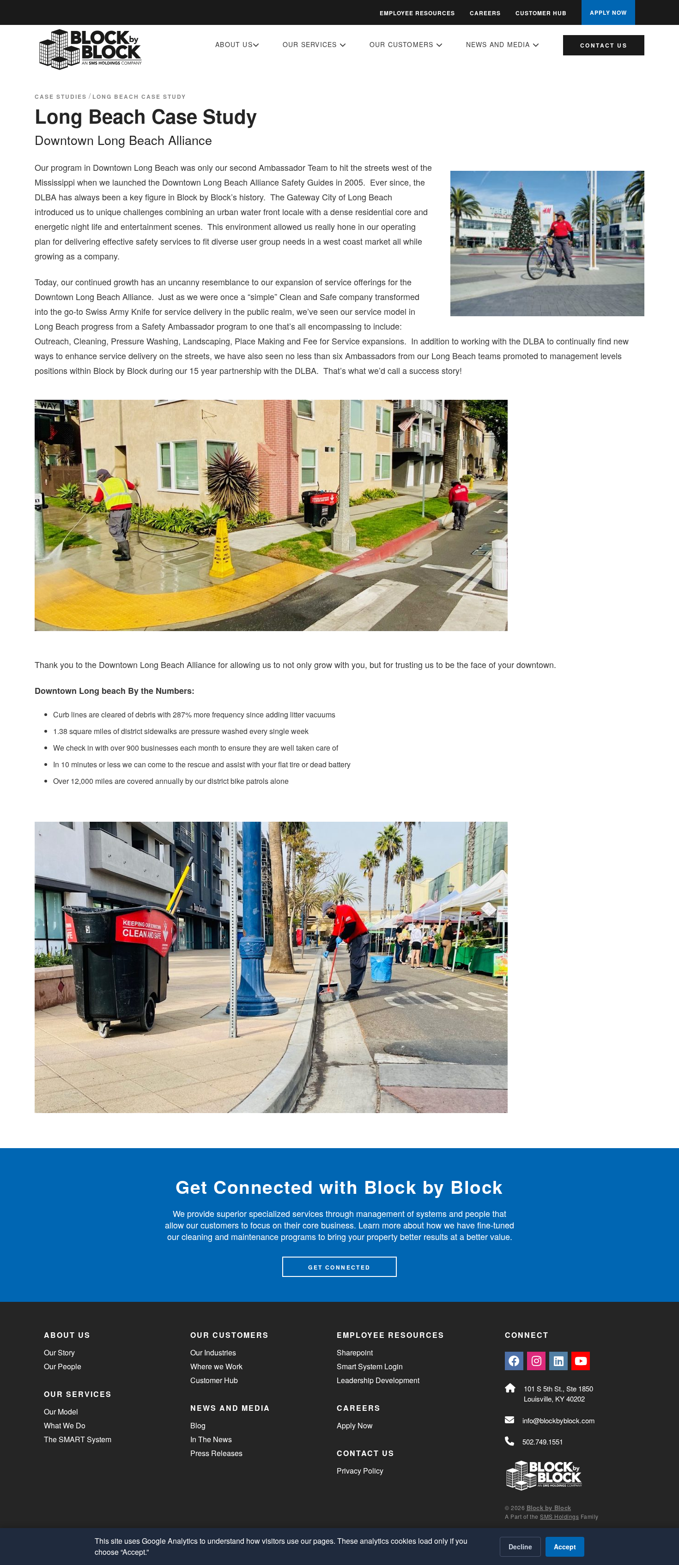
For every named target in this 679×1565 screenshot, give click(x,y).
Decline (520, 1546)
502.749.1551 (542, 1441)
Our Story (59, 1352)
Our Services (311, 44)
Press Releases (216, 1453)
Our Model (61, 1411)
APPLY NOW (608, 12)
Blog (198, 1425)
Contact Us (603, 45)
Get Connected (339, 1267)
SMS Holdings (559, 1516)
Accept (565, 1546)
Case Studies (61, 96)
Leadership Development (378, 1380)
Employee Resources (417, 13)
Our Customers (403, 44)
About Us (234, 44)
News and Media (499, 44)
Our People (62, 1366)
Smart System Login (370, 1366)
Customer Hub (541, 13)
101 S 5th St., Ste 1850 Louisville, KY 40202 (558, 1394)
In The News (211, 1439)
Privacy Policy (360, 1470)
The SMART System (77, 1439)
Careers (485, 13)
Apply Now (355, 1425)
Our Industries (213, 1352)
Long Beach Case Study (139, 96)
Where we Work (216, 1366)
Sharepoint (355, 1352)
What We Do (64, 1425)
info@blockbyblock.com (558, 1420)
